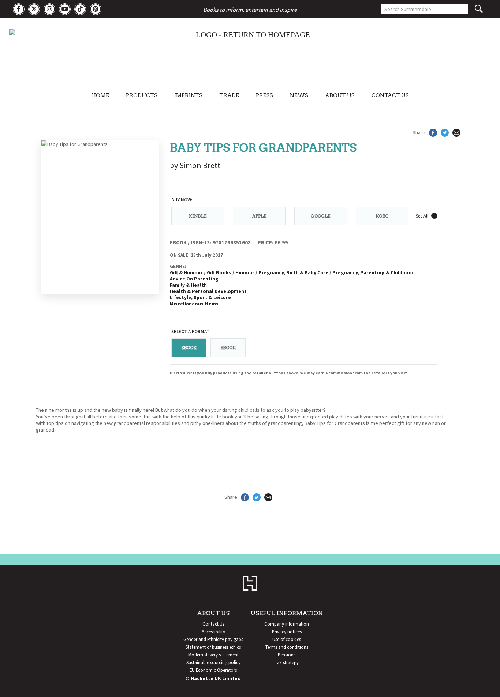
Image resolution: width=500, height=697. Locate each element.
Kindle (197, 216)
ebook (228, 347)
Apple (259, 216)
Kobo (382, 216)
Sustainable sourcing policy (213, 662)
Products (141, 95)
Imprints (188, 95)
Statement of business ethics (213, 647)
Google (320, 216)
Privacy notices (287, 631)
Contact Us (390, 95)
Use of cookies (286, 639)
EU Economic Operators (213, 670)
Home (100, 95)
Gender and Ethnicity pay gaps (213, 639)
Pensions (286, 655)
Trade (229, 95)
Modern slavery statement (213, 655)
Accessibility (213, 631)
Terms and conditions (286, 647)
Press (264, 95)
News (299, 95)
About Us (340, 95)
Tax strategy (287, 662)
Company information (286, 624)
